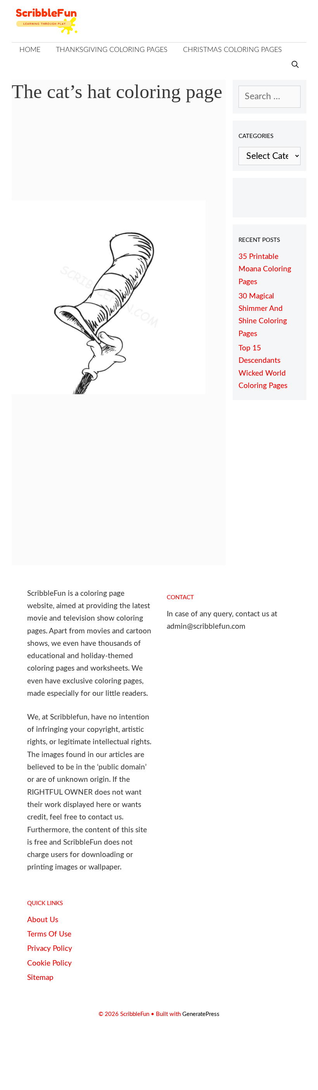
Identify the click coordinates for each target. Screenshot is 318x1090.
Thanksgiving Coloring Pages (112, 50)
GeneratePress (200, 1014)
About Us (42, 920)
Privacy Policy (49, 948)
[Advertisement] (119, 157)
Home (29, 50)
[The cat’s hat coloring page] (109, 391)
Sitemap (40, 977)
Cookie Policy (49, 963)
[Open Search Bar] (295, 65)
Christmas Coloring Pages (232, 50)
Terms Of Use (49, 934)
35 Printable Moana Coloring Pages (264, 269)
